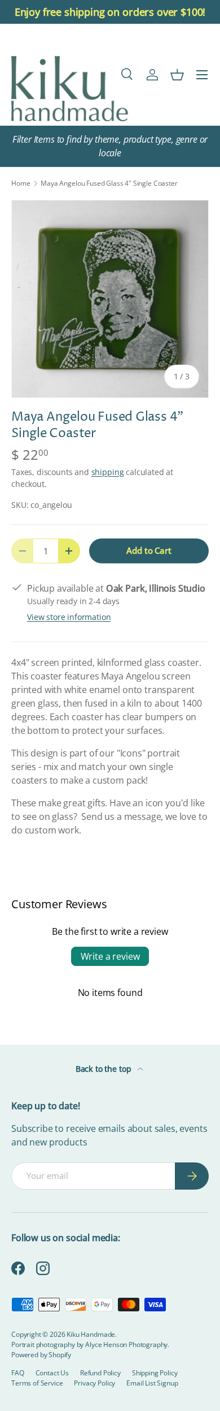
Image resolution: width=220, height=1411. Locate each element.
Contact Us (52, 1373)
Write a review (110, 956)
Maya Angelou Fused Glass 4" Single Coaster (109, 183)
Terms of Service (37, 1383)
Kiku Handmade (91, 1334)
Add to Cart (148, 550)
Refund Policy (100, 1373)
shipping (107, 472)
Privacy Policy (94, 1383)
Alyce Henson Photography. (127, 1344)
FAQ (17, 1373)
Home (20, 183)
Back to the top (104, 1068)
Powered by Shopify (41, 1354)
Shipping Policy (155, 1373)
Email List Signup (152, 1383)
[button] (177, 74)
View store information (69, 617)
